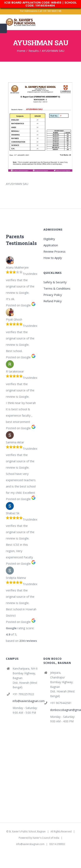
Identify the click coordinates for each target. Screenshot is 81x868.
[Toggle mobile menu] (73, 24)
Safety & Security (55, 282)
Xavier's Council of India (46, 837)
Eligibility (49, 239)
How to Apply (52, 258)
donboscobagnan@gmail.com (62, 710)
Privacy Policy (52, 295)
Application (50, 245)
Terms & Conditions (56, 288)
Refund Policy (52, 301)
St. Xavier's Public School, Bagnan (27, 831)
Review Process (54, 251)
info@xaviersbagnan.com (25, 701)
